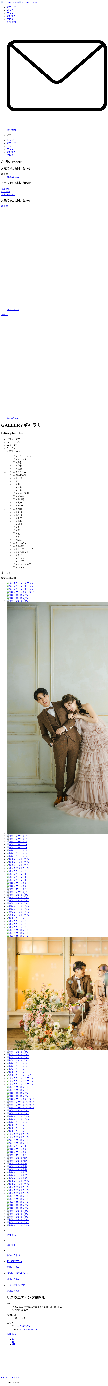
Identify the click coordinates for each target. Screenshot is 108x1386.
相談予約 (11, 22)
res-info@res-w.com (28, 1329)
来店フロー (12, 16)
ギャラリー (12, 10)
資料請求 (5, 191)
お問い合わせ (8, 194)
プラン (10, 13)
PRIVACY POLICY (10, 1377)
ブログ (10, 19)
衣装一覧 (11, 7)
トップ (10, 140)
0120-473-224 (13, 177)
